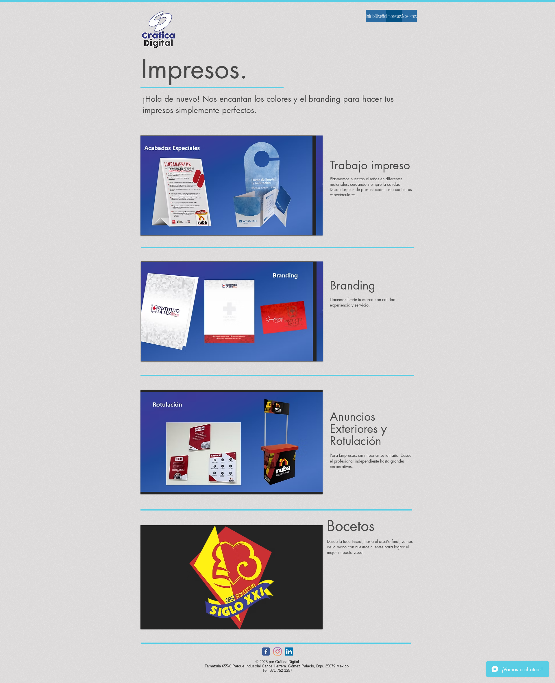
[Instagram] (277, 651)
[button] (231, 185)
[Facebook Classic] (266, 651)
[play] (314, 227)
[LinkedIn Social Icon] (289, 651)
